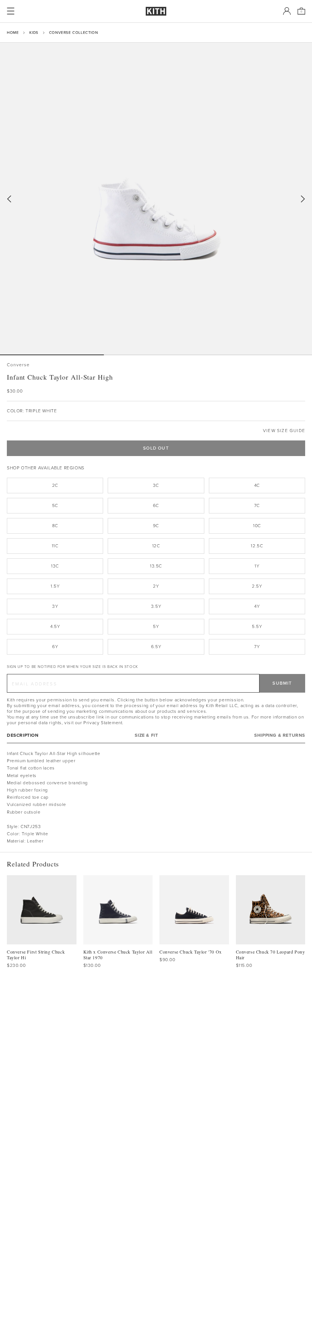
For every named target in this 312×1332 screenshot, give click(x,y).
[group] (156, 198)
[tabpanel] (156, 797)
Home (13, 32)
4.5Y (55, 626)
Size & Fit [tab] (146, 735)
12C (156, 545)
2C (55, 485)
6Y (55, 646)
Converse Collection (73, 32)
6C (156, 505)
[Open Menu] (10, 11)
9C (156, 525)
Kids (33, 32)
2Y (156, 586)
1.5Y (55, 586)
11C (55, 545)
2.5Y (257, 586)
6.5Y (156, 646)
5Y (156, 626)
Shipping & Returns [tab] (279, 735)
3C (156, 485)
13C (55, 566)
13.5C (156, 566)
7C (257, 505)
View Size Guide (284, 431)
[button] (156, 354)
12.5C (257, 545)
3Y (55, 606)
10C (257, 525)
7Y (256, 646)
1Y (257, 566)
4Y (256, 606)
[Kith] (156, 11)
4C (257, 485)
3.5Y (156, 606)
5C (55, 505)
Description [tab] (23, 735)
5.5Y (257, 626)
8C (55, 525)
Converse (18, 365)
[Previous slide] (9, 199)
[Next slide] (303, 199)
